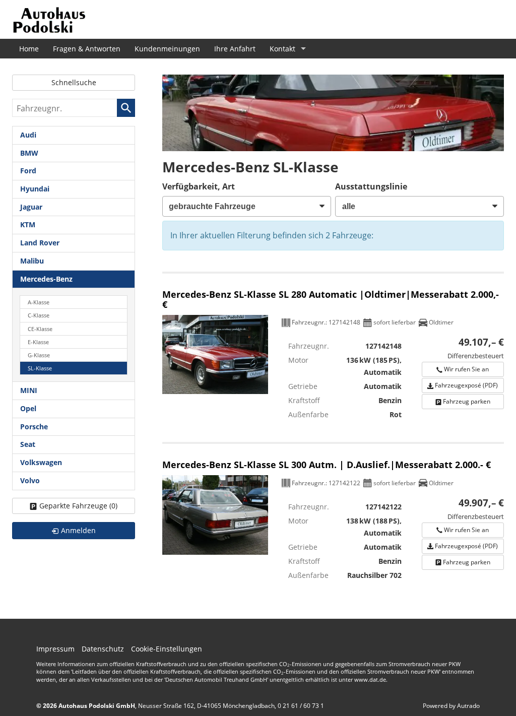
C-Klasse (38, 315)
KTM (27, 224)
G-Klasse (39, 355)
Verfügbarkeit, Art (198, 186)
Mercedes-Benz (46, 279)
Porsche (34, 426)
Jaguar (31, 207)
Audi (28, 135)
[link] (463, 369)
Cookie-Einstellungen (166, 649)
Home (29, 48)
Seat (27, 444)
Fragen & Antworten (86, 48)
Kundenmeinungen (167, 48)
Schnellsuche (73, 82)
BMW (29, 153)
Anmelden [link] (78, 530)
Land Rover (39, 242)
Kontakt (282, 48)
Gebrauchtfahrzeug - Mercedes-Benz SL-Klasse (333, 352)
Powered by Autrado (451, 705)
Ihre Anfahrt (234, 48)
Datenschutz (103, 649)
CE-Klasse (40, 329)
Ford (28, 170)
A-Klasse (38, 302)
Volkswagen (41, 462)
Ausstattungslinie (371, 186)
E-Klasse (38, 342)
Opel (28, 408)
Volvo (30, 480)
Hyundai (34, 188)
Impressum (55, 649)
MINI (28, 390)
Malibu (32, 261)
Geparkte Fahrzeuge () (78, 505)
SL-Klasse (40, 368)
